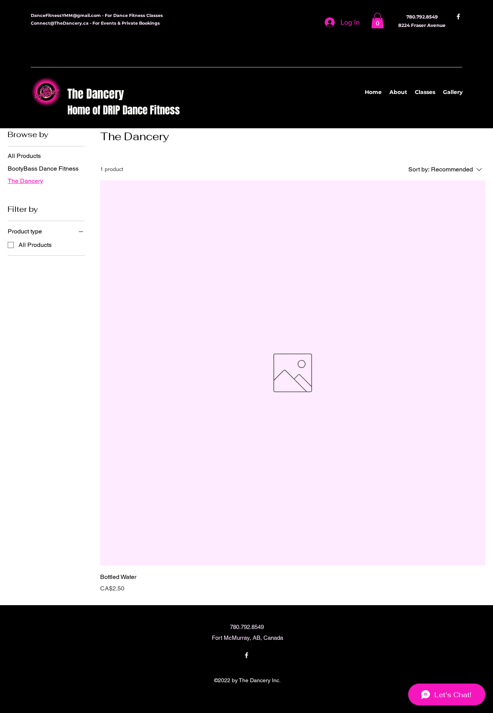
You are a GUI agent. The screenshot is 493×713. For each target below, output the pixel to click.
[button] (377, 21)
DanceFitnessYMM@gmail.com (66, 15)
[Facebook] (458, 16)
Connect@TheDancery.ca (60, 23)
